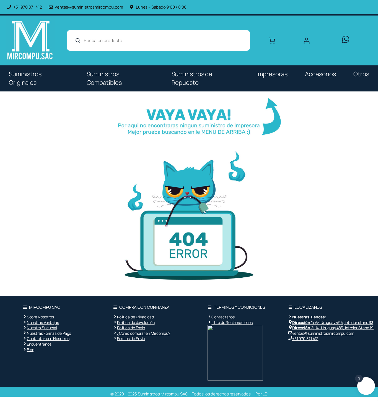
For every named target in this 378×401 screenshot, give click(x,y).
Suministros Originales (25, 78)
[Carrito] (271, 40)
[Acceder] (317, 40)
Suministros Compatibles (104, 78)
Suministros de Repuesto (192, 78)
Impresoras (272, 74)
